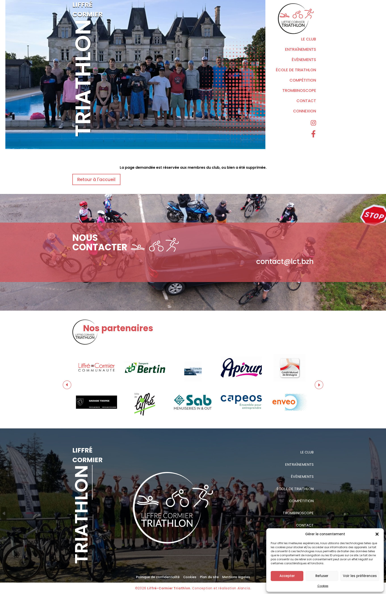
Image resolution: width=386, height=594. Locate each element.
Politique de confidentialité (158, 577)
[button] (377, 534)
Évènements (304, 59)
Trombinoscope (299, 90)
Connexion (304, 111)
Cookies (322, 586)
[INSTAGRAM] (313, 123)
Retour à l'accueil (96, 179)
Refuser (321, 575)
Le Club (308, 39)
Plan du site (209, 577)
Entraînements (300, 49)
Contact (306, 100)
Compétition (303, 80)
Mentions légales (236, 577)
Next (319, 385)
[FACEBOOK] (313, 134)
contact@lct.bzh (285, 261)
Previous (67, 385)
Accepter (287, 575)
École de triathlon (296, 70)
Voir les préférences (360, 575)
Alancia (243, 588)
